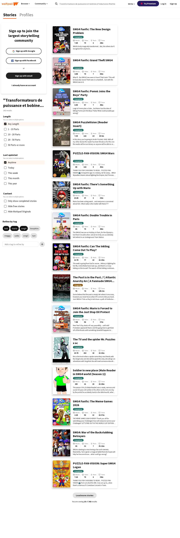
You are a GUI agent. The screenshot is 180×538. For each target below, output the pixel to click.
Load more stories (84, 495)
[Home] (10, 3)
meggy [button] (7, 235)
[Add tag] (42, 244)
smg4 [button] (23, 228)
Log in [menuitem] (163, 3)
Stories (9, 14)
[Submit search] (56, 4)
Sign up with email (23, 75)
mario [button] (14, 228)
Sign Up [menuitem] (173, 3)
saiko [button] (16, 235)
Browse (24, 3)
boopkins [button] (34, 228)
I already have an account (24, 85)
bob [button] (6, 228)
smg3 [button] (25, 235)
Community (40, 3)
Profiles (26, 14)
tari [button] (33, 235)
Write (130, 4)
